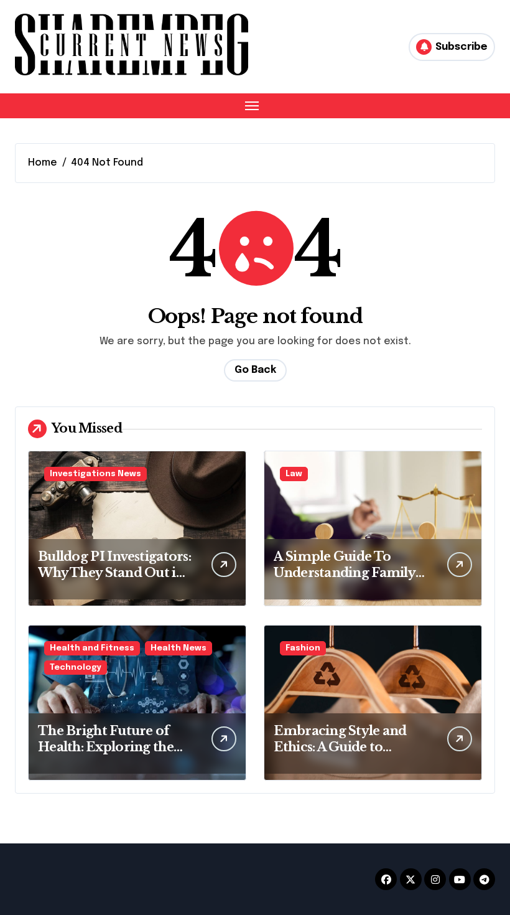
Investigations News (95, 474)
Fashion (302, 648)
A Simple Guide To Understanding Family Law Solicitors (344, 572)
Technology (75, 668)
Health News (178, 648)
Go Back (255, 370)
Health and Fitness (92, 648)
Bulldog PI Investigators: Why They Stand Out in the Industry (114, 572)
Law (293, 474)
